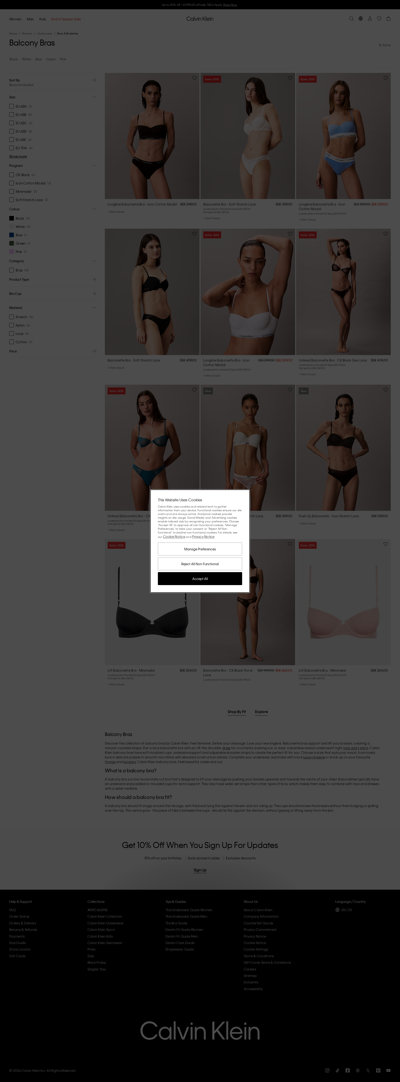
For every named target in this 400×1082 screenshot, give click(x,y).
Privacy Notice (203, 536)
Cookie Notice (174, 536)
